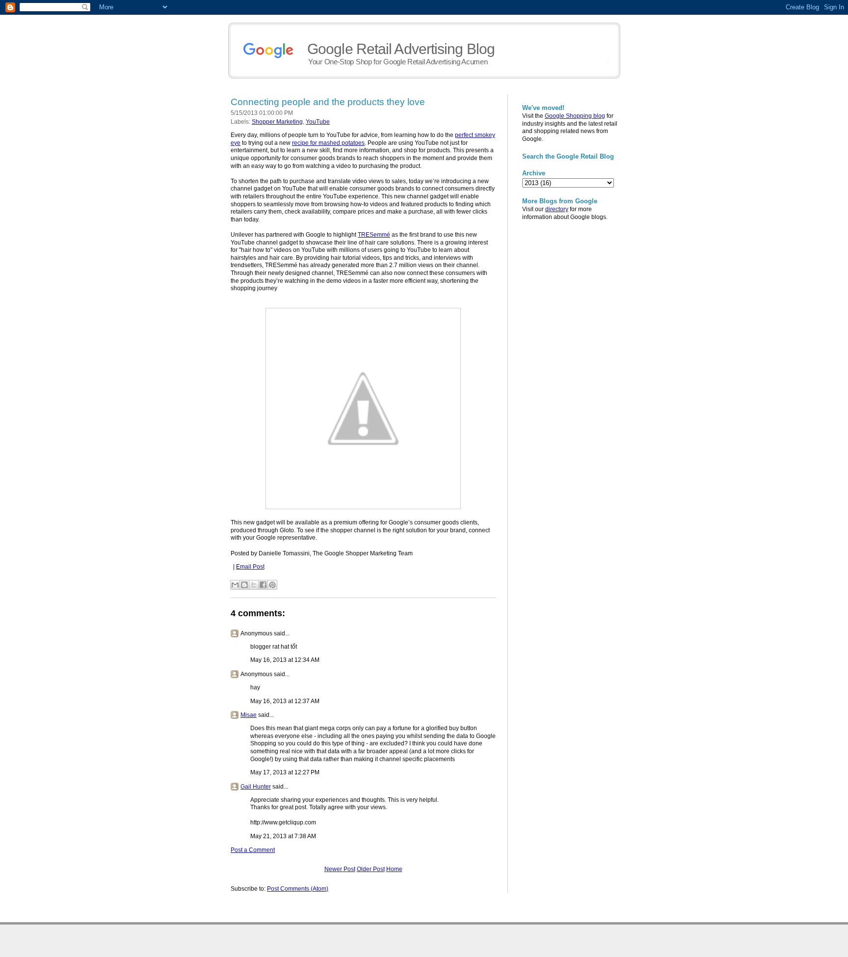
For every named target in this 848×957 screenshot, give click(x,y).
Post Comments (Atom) (297, 888)
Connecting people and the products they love (328, 102)
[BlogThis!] (244, 585)
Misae (248, 714)
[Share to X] (254, 585)
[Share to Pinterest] (272, 585)
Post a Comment (253, 850)
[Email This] (235, 585)
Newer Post (339, 869)
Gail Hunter (255, 786)
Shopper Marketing (277, 121)
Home (394, 869)
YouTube (318, 121)
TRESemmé (374, 234)
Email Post (250, 566)
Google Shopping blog (575, 115)
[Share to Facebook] (263, 585)
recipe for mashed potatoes (328, 142)
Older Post (371, 869)
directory (556, 209)
